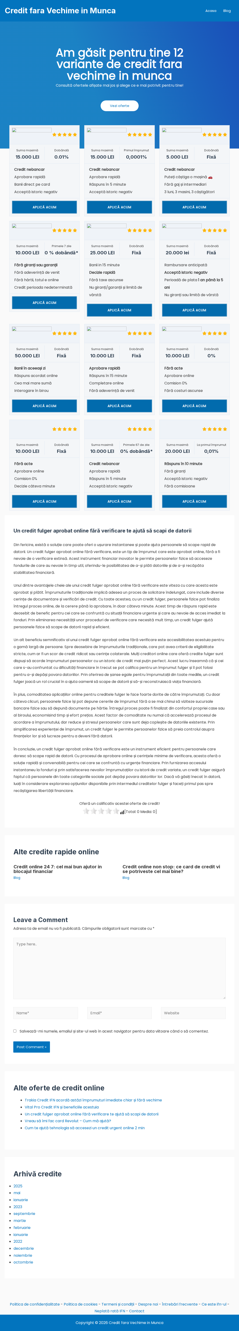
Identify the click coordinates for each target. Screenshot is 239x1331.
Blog (227, 10)
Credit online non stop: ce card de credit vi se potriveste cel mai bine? (171, 869)
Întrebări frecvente (180, 1304)
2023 (18, 1207)
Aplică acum (44, 207)
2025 (18, 1186)
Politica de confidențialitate (35, 1304)
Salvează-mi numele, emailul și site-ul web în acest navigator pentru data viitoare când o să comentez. (114, 1031)
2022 (18, 1241)
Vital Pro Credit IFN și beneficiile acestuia (62, 1107)
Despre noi (148, 1304)
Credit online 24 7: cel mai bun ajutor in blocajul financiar (58, 869)
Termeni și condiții (118, 1304)
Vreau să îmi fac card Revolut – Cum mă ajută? (68, 1121)
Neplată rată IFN (110, 1311)
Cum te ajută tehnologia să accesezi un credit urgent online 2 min (85, 1128)
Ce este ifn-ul (214, 1304)
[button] (120, 105)
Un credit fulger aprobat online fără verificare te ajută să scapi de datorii (91, 1114)
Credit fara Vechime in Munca (60, 10)
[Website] (193, 1014)
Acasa (210, 10)
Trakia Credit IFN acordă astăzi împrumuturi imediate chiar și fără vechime (93, 1100)
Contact (136, 1311)
